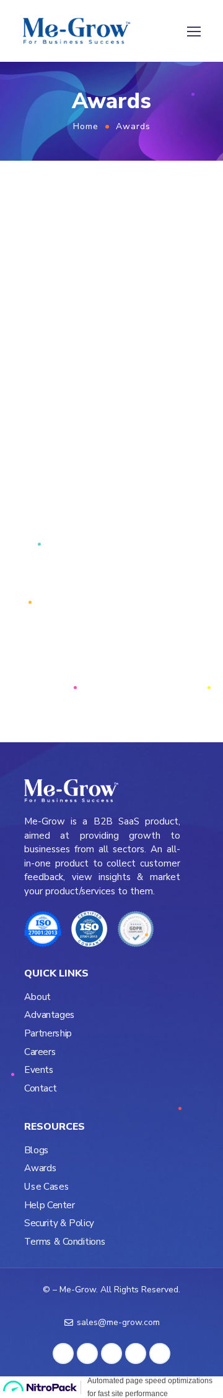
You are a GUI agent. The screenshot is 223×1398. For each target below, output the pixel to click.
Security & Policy (59, 1223)
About (37, 997)
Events (39, 1070)
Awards (40, 1169)
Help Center (49, 1205)
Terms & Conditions (64, 1241)
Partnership (48, 1033)
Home (85, 126)
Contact (40, 1088)
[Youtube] (159, 1353)
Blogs (36, 1150)
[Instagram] (135, 1353)
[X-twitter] (111, 1353)
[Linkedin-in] (87, 1353)
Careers (40, 1052)
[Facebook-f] (63, 1353)
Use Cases (46, 1186)
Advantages (49, 1015)
